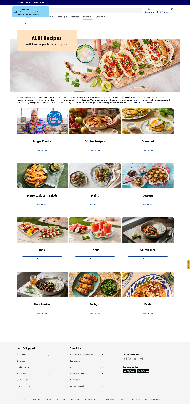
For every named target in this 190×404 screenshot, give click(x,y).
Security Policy (75, 399)
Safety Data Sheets (91, 399)
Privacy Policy (21, 399)
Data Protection (35, 399)
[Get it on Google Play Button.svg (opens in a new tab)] (143, 371)
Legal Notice (49, 399)
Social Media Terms (107, 399)
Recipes (86, 16)
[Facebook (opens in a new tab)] (125, 358)
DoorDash (74, 17)
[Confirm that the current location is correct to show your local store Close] (44, 11)
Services (99, 16)
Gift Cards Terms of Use (152, 399)
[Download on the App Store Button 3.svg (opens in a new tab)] (129, 371)
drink (119, 100)
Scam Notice (122, 399)
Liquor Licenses (136, 399)
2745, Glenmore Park (37, 3)
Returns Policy (61, 399)
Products (47, 16)
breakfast (153, 97)
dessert (162, 97)
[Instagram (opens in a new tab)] (130, 358)
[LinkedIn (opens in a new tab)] (135, 358)
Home (19, 24)
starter (135, 100)
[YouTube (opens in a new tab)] (141, 358)
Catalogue (62, 17)
